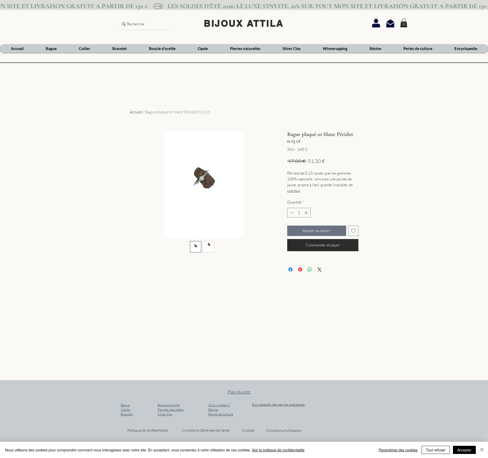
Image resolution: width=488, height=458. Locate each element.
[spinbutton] (299, 212)
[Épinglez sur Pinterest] (300, 269)
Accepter (464, 449)
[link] (403, 23)
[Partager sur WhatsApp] (310, 269)
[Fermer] (482, 450)
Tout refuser (436, 449)
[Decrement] (291, 212)
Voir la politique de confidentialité (278, 449)
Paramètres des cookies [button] (398, 449)
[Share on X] (319, 269)
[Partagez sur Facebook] (290, 269)
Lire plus (293, 190)
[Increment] (306, 212)
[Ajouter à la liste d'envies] (353, 231)
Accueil (136, 111)
